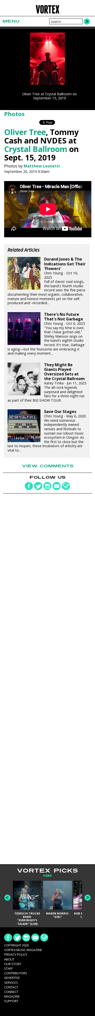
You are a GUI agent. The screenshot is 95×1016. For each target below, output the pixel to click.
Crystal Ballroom (35, 149)
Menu (10, 21)
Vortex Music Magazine (23, 950)
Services (11, 982)
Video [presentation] (47, 875)
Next (88, 898)
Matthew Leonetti (42, 166)
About (9, 959)
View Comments (48, 466)
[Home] (48, 13)
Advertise (12, 978)
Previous (7, 898)
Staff (8, 968)
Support (11, 1001)
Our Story (12, 964)
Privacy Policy (15, 954)
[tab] (47, 875)
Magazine (12, 996)
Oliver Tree (25, 132)
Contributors (15, 973)
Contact (11, 987)
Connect (11, 992)
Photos (14, 114)
